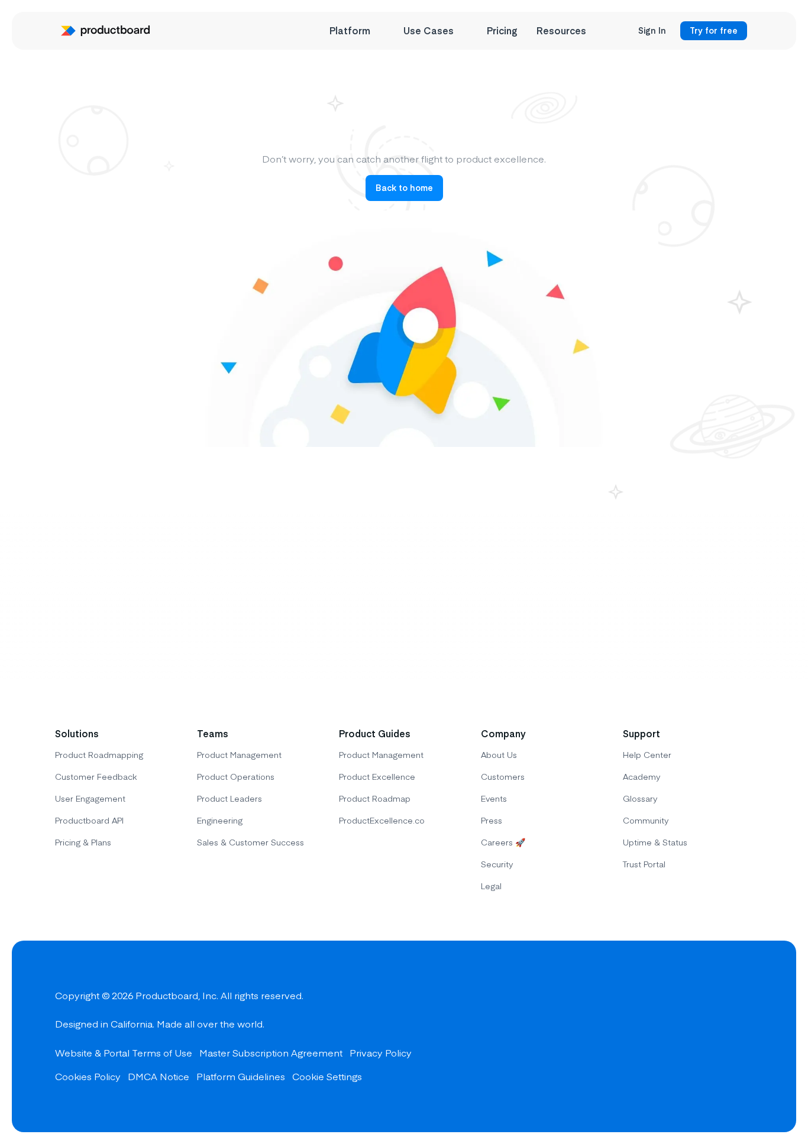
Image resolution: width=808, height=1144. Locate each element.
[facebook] (656, 1036)
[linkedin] (741, 1036)
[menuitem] (357, 30)
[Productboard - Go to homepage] (105, 30)
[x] (698, 1036)
